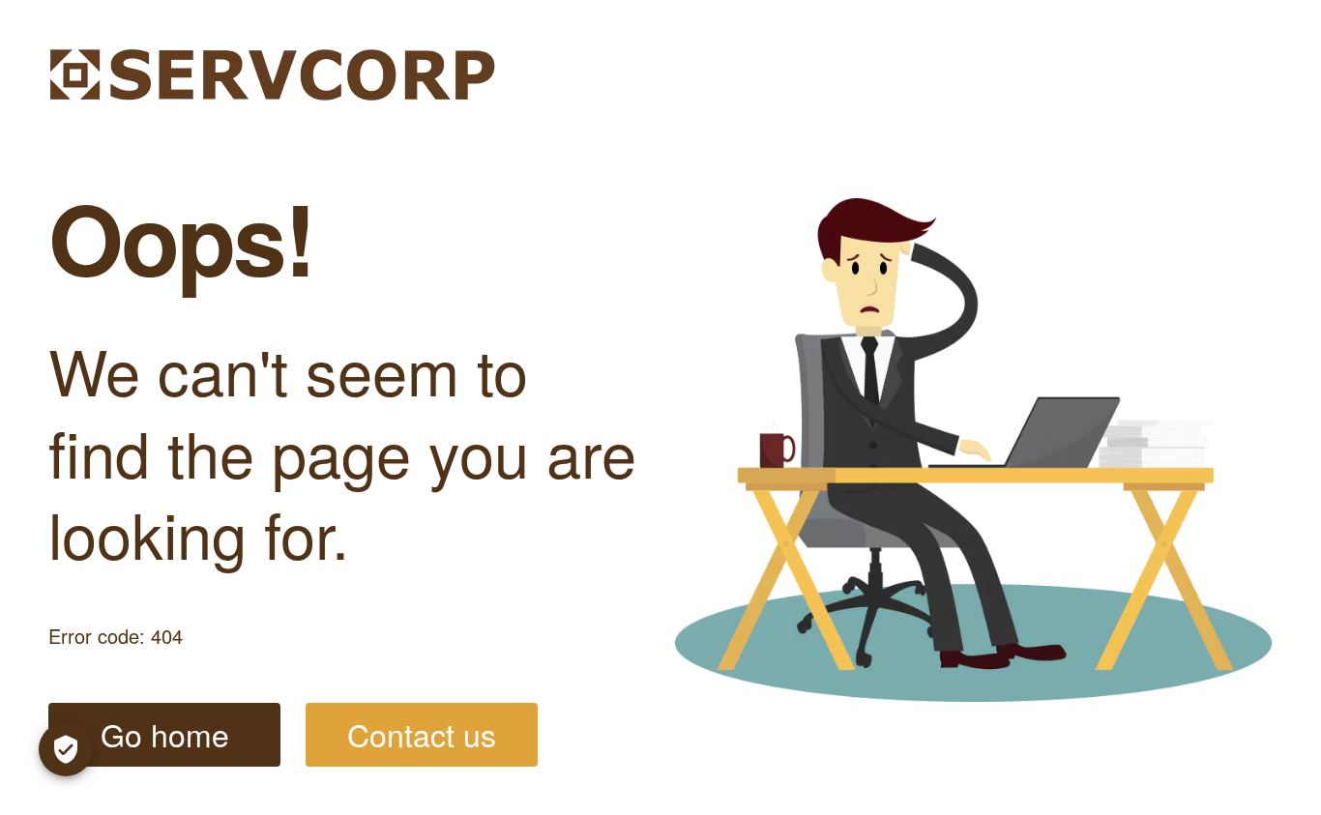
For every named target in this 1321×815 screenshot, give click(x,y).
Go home (165, 734)
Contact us (421, 734)
